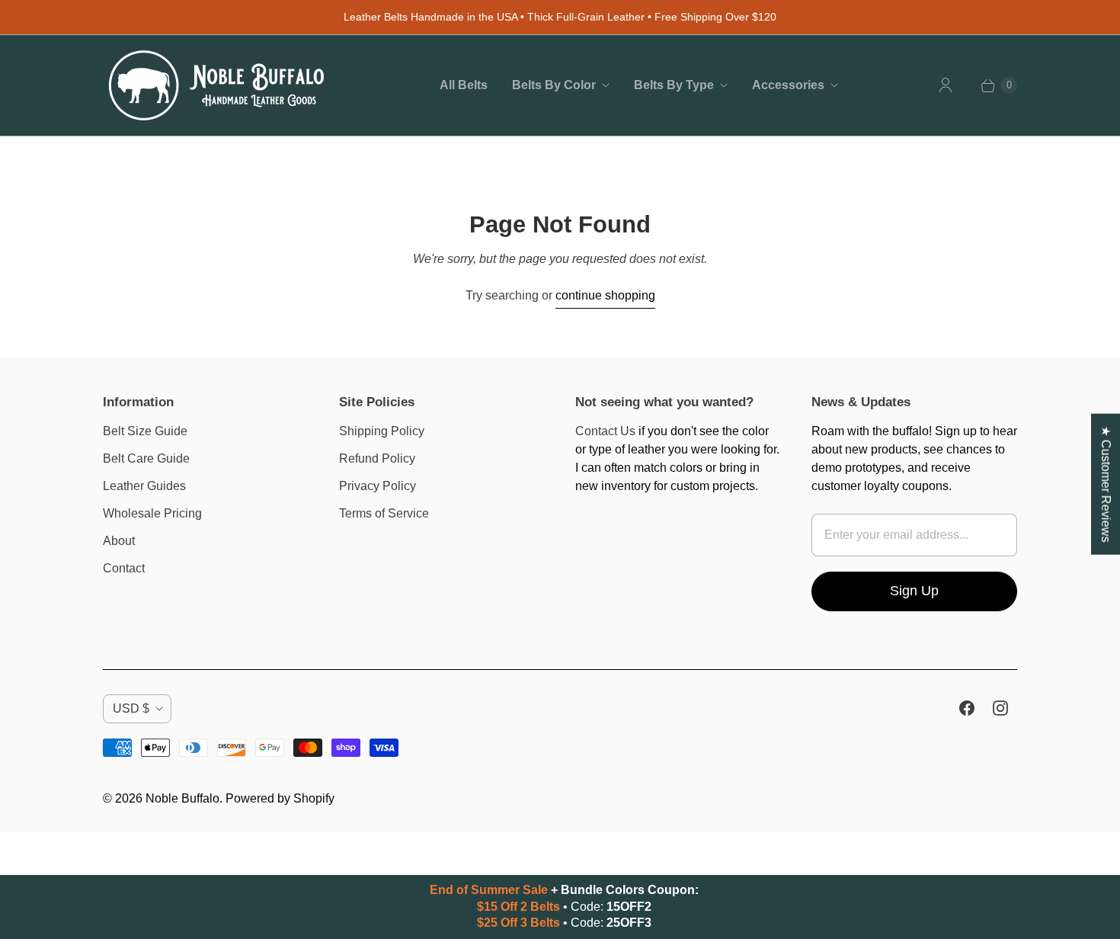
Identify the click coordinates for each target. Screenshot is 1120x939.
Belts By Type (674, 85)
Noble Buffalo (182, 798)
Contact (124, 568)
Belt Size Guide (145, 431)
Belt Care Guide (146, 458)
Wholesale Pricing (152, 513)
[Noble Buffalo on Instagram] (1000, 708)
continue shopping (605, 295)
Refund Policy (377, 458)
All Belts (464, 85)
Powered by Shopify (280, 798)
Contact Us (605, 431)
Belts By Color (554, 85)
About (119, 540)
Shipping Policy (381, 431)
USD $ (131, 708)
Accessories (788, 85)
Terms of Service (384, 513)
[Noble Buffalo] (217, 85)
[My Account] (945, 85)
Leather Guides (144, 485)
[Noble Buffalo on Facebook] (967, 708)
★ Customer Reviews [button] (1105, 484)
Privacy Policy (377, 485)
